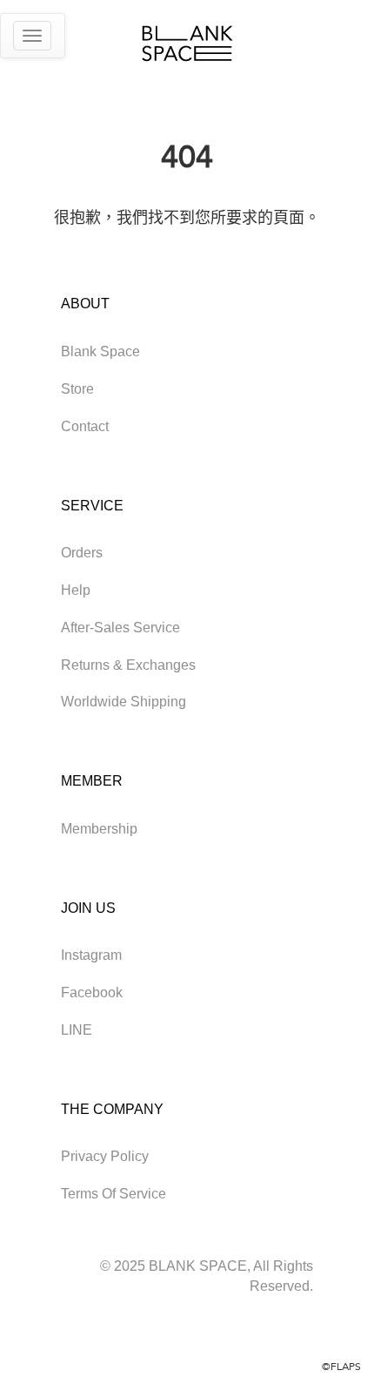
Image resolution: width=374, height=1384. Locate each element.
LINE (76, 1030)
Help (75, 590)
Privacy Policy (105, 1156)
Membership (99, 828)
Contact (85, 426)
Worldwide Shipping (123, 701)
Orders (82, 552)
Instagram (91, 955)
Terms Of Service (113, 1193)
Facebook (92, 992)
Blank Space (100, 351)
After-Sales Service (120, 627)
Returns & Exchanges (128, 665)
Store (77, 388)
